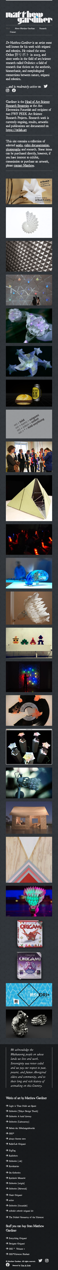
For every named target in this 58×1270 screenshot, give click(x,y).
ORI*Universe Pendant (19, 1254)
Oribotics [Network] (17, 1188)
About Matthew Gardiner (25, 28)
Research (42, 28)
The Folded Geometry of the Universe (26, 1217)
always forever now (17, 1138)
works (19, 144)
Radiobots (13, 1155)
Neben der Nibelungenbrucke (21, 1128)
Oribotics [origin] (16, 1183)
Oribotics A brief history (19, 1116)
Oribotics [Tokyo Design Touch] (23, 1111)
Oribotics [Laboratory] (18, 1121)
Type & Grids (26, 1265)
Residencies (13, 1166)
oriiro (11, 1200)
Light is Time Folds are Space (22, 1105)
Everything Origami (17, 1238)
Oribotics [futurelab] (17, 1205)
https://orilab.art (16, 129)
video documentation (36, 144)
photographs (13, 149)
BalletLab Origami (17, 1143)
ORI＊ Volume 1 (16, 1248)
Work (8, 28)
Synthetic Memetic (17, 1178)
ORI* (11, 1133)
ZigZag (12, 1150)
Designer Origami (16, 1243)
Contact (13, 31)
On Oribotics (14, 1172)
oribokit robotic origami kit (20, 1210)
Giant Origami (15, 1195)
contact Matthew (24, 165)
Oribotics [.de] (15, 1161)
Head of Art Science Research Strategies (28, 103)
